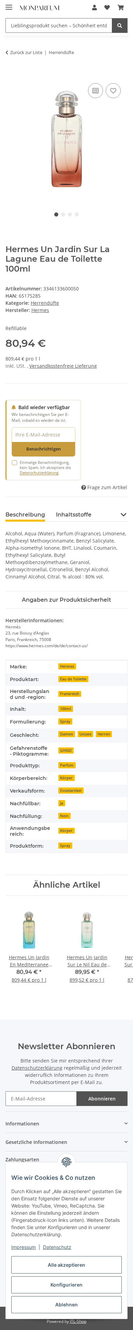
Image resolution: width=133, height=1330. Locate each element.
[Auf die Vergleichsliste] (95, 90)
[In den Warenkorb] (10, 74)
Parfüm (67, 765)
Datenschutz (57, 1247)
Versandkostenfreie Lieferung (63, 366)
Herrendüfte (45, 303)
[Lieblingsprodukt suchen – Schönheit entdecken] (120, 25)
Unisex (85, 734)
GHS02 (66, 750)
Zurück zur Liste (26, 52)
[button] (94, 7)
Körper (66, 777)
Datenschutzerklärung (39, 472)
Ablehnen (66, 1304)
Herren (104, 734)
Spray (65, 721)
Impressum (23, 1247)
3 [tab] (70, 214)
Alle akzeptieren (66, 1265)
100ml (65, 708)
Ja (61, 803)
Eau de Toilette (73, 679)
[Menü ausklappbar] (8, 4)
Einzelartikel (71, 790)
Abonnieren (102, 1098)
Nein (64, 815)
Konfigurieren (66, 1285)
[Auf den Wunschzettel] (113, 90)
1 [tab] (56, 214)
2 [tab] (63, 214)
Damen (66, 734)
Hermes (67, 666)
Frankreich (69, 693)
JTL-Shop (78, 1321)
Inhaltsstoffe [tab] (73, 514)
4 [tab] (77, 214)
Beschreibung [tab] (25, 514)
